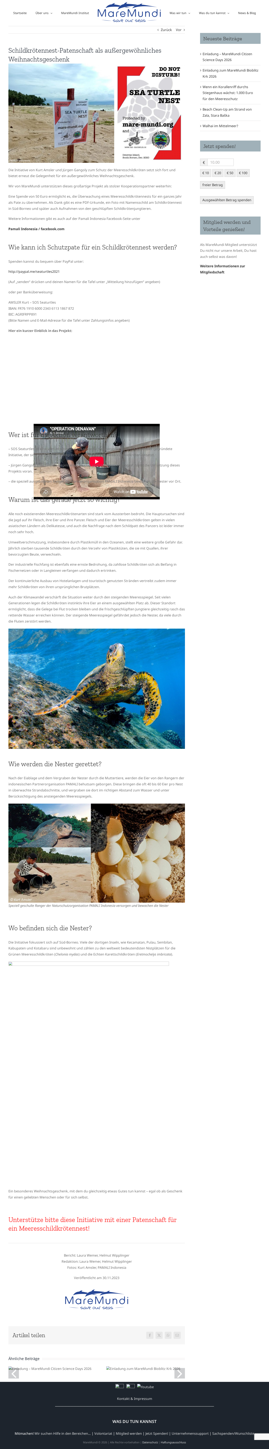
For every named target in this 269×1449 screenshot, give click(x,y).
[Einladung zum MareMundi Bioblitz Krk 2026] (143, 1368)
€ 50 (230, 173)
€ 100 (243, 173)
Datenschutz (150, 1442)
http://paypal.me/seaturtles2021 (34, 271)
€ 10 (205, 173)
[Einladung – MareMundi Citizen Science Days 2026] (50, 1368)
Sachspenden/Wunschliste (233, 1433)
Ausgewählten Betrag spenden (226, 200)
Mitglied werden (129, 1433)
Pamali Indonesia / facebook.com (36, 229)
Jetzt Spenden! (156, 1433)
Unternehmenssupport (190, 1433)
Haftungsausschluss (173, 1442)
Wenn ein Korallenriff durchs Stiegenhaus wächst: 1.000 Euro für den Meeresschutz (228, 93)
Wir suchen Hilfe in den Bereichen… (62, 1433)
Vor (179, 29)
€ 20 (218, 173)
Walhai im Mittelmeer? (220, 126)
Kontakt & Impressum (134, 1398)
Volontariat (103, 1433)
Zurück (166, 29)
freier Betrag (212, 185)
